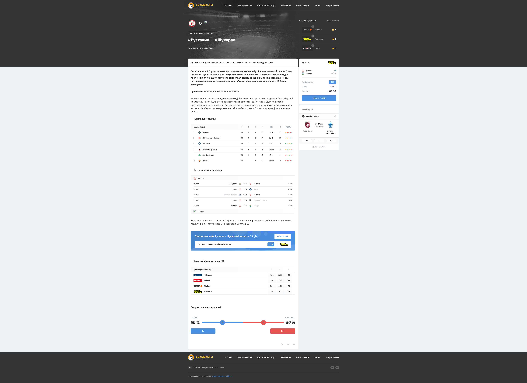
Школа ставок (302, 5)
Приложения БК (244, 5)
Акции (317, 5)
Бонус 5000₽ (282, 236)
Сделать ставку (319, 98)
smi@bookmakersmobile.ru (222, 376)
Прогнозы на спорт (266, 5)
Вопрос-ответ (332, 5)
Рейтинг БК (286, 5)
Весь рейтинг (333, 21)
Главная (228, 5)
